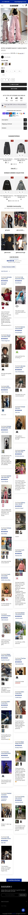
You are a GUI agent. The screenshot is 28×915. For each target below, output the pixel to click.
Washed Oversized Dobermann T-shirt (6, 795)
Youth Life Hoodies (19, 550)
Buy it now (14, 89)
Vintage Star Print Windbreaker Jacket (20, 408)
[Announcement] (14, 2)
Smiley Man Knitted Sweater (19, 798)
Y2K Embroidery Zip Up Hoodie (6, 838)
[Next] (26, 26)
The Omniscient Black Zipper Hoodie (10, 196)
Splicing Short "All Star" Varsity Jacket (20, 504)
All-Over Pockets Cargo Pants (20, 367)
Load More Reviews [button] (14, 880)
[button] (14, 53)
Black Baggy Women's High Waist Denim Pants (19, 744)
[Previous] (2, 26)
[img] (14, 261)
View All (13, 168)
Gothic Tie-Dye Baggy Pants (8, 159)
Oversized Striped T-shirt (5, 616)
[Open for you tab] (23, 910)
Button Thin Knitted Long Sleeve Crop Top (20, 614)
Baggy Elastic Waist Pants (6, 655)
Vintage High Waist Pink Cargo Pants (20, 452)
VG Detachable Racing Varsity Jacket (6, 753)
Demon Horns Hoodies (20, 327)
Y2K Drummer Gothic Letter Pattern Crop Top (20, 279)
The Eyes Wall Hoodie (20, 659)
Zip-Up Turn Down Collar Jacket (5, 336)
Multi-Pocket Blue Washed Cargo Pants (19, 694)
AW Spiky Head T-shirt (6, 277)
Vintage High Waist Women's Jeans (6, 529)
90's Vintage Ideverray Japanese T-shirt (5, 387)
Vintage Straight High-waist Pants (6, 428)
